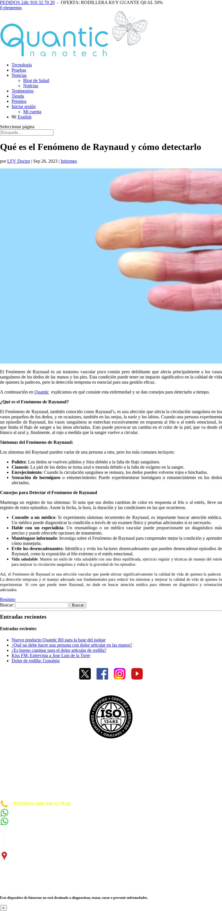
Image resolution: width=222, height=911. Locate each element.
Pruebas (19, 70)
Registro (7, 599)
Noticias (19, 75)
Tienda (18, 96)
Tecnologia (22, 64)
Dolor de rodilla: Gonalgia (36, 660)
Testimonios (23, 90)
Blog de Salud (36, 80)
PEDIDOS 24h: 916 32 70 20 (27, 2)
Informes (69, 161)
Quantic (41, 391)
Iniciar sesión (24, 106)
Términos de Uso (16, 776)
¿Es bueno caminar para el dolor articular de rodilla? (59, 650)
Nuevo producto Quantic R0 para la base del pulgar (59, 639)
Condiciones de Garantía (24, 782)
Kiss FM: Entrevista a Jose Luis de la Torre (51, 655)
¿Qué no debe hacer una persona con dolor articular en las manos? (72, 645)
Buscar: (7, 604)
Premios (19, 101)
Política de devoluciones (23, 787)
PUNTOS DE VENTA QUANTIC (34, 797)
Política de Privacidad (21, 771)
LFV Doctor (18, 161)
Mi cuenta (32, 111)
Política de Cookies (18, 766)
